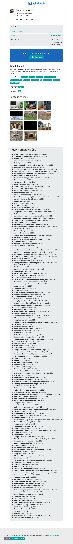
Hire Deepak (36, 57)
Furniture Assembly (15, 80)
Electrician (40, 77)
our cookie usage (53, 535)
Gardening (26, 80)
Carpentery (24, 77)
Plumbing (56, 80)
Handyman (35, 80)
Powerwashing (14, 82)
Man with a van (47, 80)
